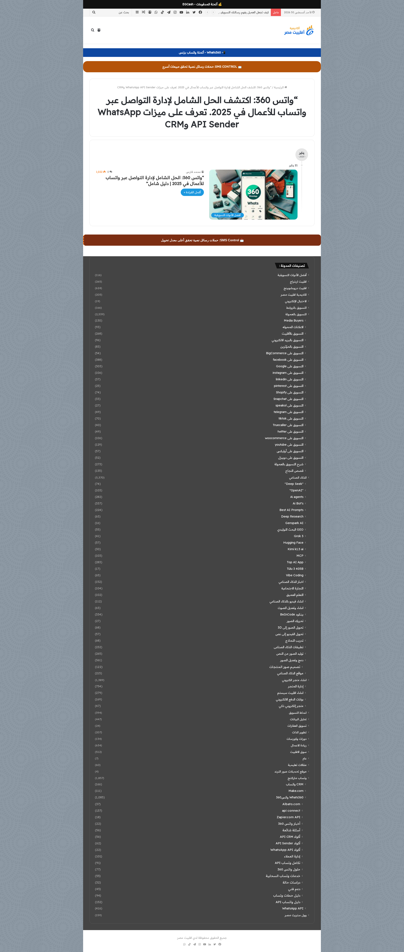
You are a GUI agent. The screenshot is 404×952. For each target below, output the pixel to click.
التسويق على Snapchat (288, 399)
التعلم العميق (294, 595)
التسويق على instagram (288, 373)
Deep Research (292, 516)
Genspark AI (294, 523)
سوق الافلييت (298, 752)
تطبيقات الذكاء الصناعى (288, 647)
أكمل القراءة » (192, 192)
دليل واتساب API (288, 902)
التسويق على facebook (288, 360)
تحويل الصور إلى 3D (290, 627)
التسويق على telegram (288, 412)
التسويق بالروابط (296, 307)
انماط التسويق (298, 712)
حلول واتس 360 (289, 869)
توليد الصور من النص (289, 654)
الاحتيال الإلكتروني (296, 301)
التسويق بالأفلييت (292, 333)
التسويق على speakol (289, 405)
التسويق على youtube (289, 445)
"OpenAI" (296, 490)
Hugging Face (293, 542)
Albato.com (291, 804)
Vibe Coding (294, 575)
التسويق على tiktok (291, 418)
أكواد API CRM (290, 837)
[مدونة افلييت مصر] (299, 30)
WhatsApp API (292, 908)
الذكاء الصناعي (298, 477)
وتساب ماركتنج (297, 778)
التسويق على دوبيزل (290, 458)
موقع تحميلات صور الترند (290, 771)
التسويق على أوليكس (290, 451)
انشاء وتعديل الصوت (290, 608)
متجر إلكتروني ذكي (291, 706)
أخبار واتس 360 (289, 824)
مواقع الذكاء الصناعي (290, 673)
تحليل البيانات (298, 719)
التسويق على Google (289, 366)
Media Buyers (293, 320)
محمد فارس (193, 171)
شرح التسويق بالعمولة (288, 464)
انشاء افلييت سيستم (290, 693)
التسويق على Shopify (289, 392)
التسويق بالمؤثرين (291, 347)
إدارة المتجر (295, 686)
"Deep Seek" (294, 484)
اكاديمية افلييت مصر (294, 294)
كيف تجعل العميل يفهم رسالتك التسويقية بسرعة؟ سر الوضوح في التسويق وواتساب (218, 12)
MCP (299, 556)
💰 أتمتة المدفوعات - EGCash (202, 4)
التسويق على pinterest (288, 386)
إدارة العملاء (292, 856)
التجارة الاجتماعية (292, 588)
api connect (291, 811)
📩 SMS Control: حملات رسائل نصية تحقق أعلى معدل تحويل (202, 240)
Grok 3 (298, 536)
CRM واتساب (294, 784)
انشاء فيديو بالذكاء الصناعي (286, 601)
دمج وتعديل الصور (291, 660)
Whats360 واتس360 (289, 797)
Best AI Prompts (291, 510)
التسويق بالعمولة (296, 314)
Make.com (295, 791)
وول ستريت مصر (296, 915)
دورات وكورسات (297, 738)
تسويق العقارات (297, 725)
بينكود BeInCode (291, 614)
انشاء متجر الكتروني (294, 680)
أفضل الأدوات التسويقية (292, 275)
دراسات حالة (291, 882)
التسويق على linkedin (289, 379)
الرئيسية (279, 87)
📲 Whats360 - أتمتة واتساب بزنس (202, 52)
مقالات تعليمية (297, 765)
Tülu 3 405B (295, 569)
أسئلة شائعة (291, 830)
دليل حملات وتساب (286, 895)
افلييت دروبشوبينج (295, 288)
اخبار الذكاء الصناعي (291, 582)
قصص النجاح (294, 471)
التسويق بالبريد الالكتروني (287, 340)
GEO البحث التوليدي (290, 529)
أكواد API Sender (288, 843)
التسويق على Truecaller (288, 425)
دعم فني (294, 889)
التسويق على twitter (290, 431)
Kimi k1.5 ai (295, 549)
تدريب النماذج (294, 640)
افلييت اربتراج (298, 281)
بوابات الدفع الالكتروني (289, 699)
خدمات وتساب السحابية (283, 876)
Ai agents (296, 497)
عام (305, 758)
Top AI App (295, 562)
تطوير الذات (299, 732)
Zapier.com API (288, 817)
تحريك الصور (295, 621)
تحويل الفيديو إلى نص (289, 634)
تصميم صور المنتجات (284, 667)
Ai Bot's (298, 503)
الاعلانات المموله (293, 327)
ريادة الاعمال (299, 745)
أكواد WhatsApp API (285, 850)
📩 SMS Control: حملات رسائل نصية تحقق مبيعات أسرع (202, 66)
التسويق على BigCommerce (284, 353)
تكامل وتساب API (287, 863)
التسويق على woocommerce (284, 438)
